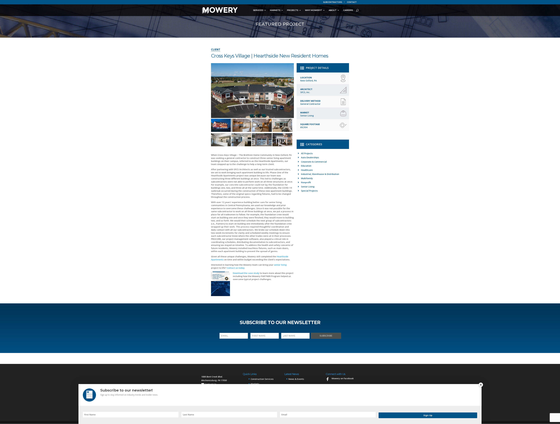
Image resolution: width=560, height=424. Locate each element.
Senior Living (307, 186)
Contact (352, 2)
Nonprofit (306, 182)
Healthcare (307, 169)
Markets (275, 10)
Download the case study (246, 273)
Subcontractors (332, 2)
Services (258, 10)
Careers (348, 10)
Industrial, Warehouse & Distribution (320, 174)
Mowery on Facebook (343, 378)
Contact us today (236, 267)
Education (306, 165)
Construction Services (262, 378)
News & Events (296, 378)
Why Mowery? (313, 10)
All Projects (307, 153)
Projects (292, 10)
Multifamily (307, 178)
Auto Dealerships (310, 157)
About (332, 10)
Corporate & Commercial (314, 161)
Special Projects (309, 190)
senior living (280, 264)
